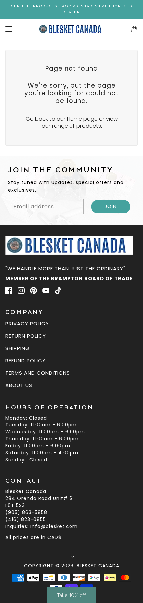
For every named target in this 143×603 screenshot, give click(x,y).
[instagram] (21, 290)
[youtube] (46, 290)
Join (111, 206)
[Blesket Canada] (71, 29)
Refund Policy (25, 360)
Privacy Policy (27, 323)
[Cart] (134, 29)
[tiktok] (58, 290)
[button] (71, 595)
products (88, 126)
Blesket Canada (98, 565)
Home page (82, 119)
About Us (18, 385)
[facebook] (9, 290)
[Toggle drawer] (8, 29)
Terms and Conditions (37, 372)
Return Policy (25, 335)
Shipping (17, 348)
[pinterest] (33, 290)
